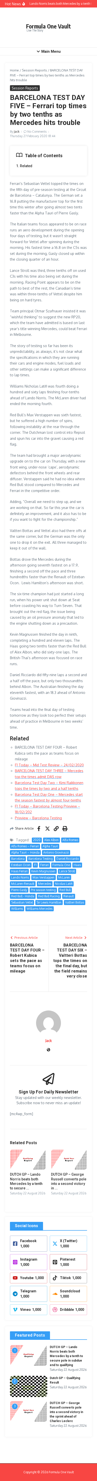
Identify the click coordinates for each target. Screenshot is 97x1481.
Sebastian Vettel (22, 902)
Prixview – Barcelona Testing (38, 818)
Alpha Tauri (50, 846)
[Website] (48, 1050)
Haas (77, 865)
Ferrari (44, 865)
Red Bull (65, 890)
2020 (37, 840)
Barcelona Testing (40, 859)
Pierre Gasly (19, 890)
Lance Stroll (67, 871)
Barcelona (18, 859)
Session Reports (34, 70)
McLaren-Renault (22, 884)
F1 (35, 865)
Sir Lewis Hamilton (49, 902)
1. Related (24, 166)
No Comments (37, 131)
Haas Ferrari (19, 871)
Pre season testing (43, 890)
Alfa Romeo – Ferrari (25, 846)
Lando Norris (20, 877)
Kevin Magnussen (43, 871)
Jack (16, 131)
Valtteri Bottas (74, 902)
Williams (17, 909)
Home (14, 70)
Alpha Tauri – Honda (25, 852)
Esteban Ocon (20, 865)
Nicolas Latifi (63, 884)
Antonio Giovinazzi (56, 852)
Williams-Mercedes (39, 909)
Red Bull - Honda (22, 896)
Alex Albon (51, 840)
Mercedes (44, 884)
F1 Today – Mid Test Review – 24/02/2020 (49, 765)
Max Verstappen (43, 877)
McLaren (64, 877)
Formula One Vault (48, 26)
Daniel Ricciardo (67, 859)
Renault (68, 896)
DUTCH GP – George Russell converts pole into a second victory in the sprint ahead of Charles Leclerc (66, 1412)
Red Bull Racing (49, 896)
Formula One (61, 865)
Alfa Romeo (70, 840)
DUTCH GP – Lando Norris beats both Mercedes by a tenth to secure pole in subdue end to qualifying (66, 1356)
